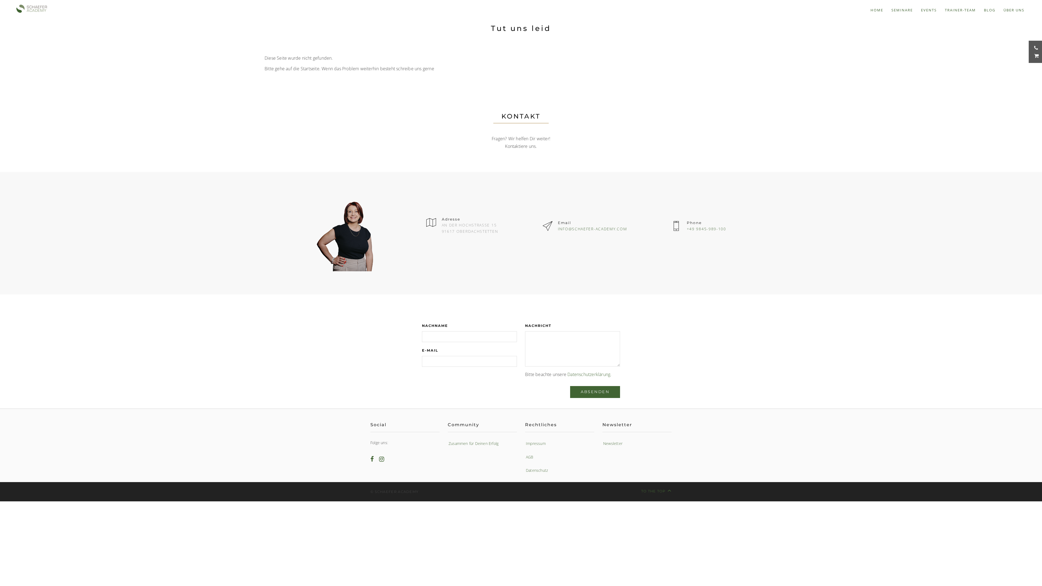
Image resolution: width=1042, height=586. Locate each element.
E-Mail (430, 350)
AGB (529, 457)
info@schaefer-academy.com (592, 228)
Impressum (536, 443)
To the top (653, 491)
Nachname (435, 326)
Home (877, 10)
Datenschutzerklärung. (589, 374)
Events (929, 10)
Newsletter (612, 443)
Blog (989, 10)
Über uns (1013, 10)
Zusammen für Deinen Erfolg (473, 443)
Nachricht (538, 326)
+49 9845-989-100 (706, 228)
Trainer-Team (960, 10)
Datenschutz (537, 470)
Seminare (902, 10)
